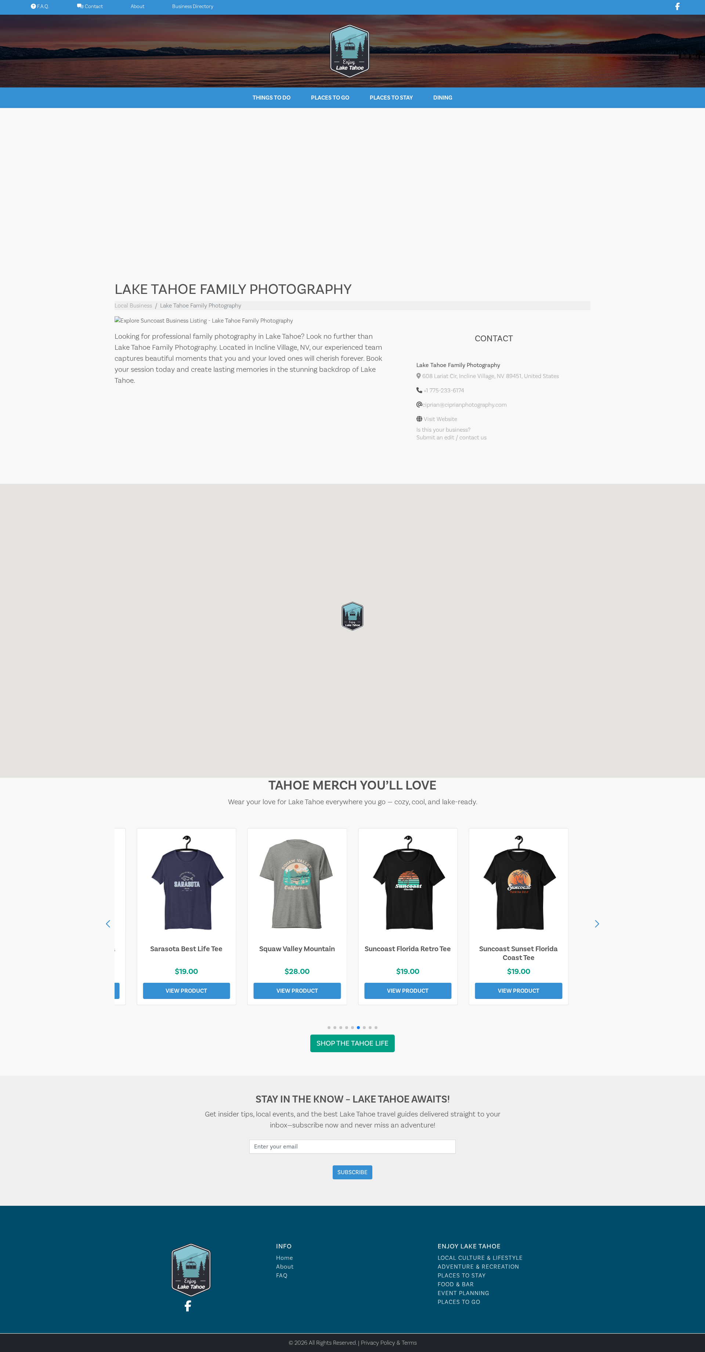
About (137, 6)
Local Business (133, 305)
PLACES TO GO (459, 1302)
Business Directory (192, 6)
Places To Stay (391, 97)
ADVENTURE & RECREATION (478, 1266)
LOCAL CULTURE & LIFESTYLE (480, 1258)
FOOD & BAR (456, 1284)
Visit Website (440, 419)
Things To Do (271, 97)
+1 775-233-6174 (444, 390)
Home (284, 1258)
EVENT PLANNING (463, 1293)
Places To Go (330, 97)
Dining (442, 97)
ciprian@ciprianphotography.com (464, 405)
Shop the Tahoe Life (352, 1043)
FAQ (282, 1275)
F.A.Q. (42, 6)
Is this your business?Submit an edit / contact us (451, 433)
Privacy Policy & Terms (389, 1342)
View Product (186, 991)
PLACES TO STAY (462, 1275)
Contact (93, 6)
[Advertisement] (352, 188)
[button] (597, 924)
